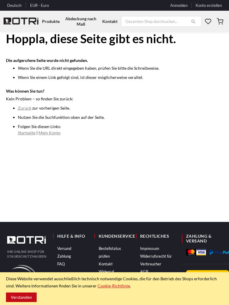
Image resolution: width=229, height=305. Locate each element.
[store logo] (21, 21)
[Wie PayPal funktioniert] (219, 252)
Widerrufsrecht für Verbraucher (156, 260)
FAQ (61, 264)
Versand (64, 248)
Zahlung (64, 256)
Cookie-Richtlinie (114, 285)
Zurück (24, 108)
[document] (114, 288)
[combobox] (161, 21)
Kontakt (106, 264)
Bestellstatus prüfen (110, 252)
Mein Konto (49, 132)
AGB (144, 271)
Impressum (149, 248)
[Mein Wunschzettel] (208, 21)
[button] (39, 6)
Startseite (26, 132)
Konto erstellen (209, 5)
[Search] (193, 21)
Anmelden (179, 5)
